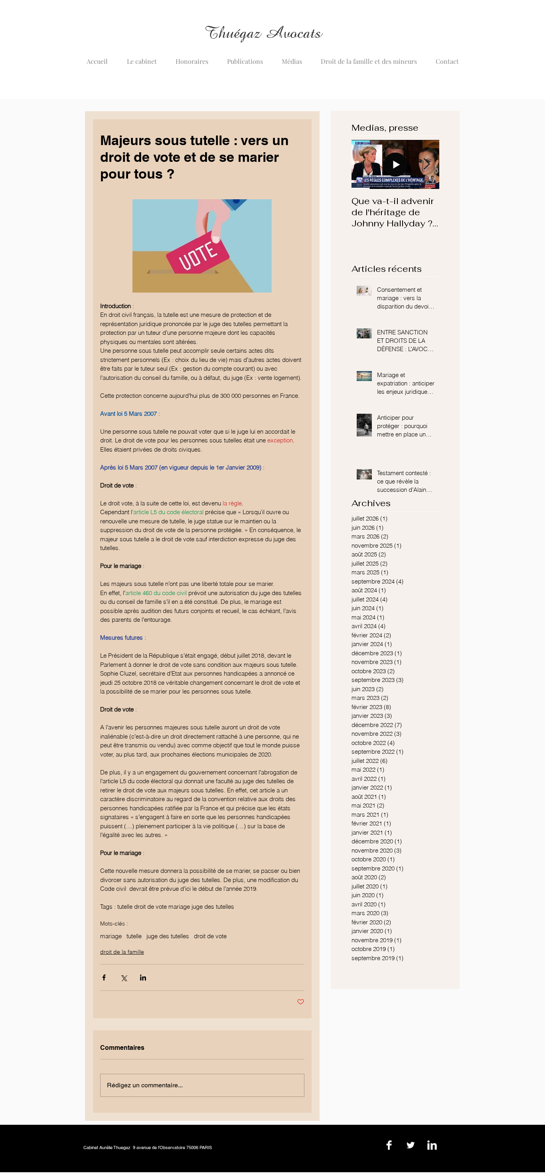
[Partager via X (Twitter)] (123, 977)
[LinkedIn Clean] (432, 1145)
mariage (111, 936)
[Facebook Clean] (389, 1145)
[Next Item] (426, 164)
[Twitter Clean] (410, 1145)
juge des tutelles (167, 936)
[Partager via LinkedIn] (143, 977)
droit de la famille (122, 951)
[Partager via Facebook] (104, 977)
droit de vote (210, 936)
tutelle (134, 936)
